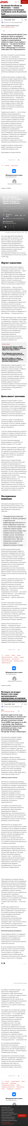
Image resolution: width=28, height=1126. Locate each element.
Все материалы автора (7, 27)
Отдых (13, 655)
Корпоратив (13, 1083)
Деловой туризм (16, 1081)
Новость (7, 165)
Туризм (19, 655)
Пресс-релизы (15, 165)
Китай (16, 657)
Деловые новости (6, 659)
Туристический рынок (7, 657)
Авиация (22, 657)
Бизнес (3, 1089)
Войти (24, 2)
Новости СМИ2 (6, 188)
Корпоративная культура (8, 1085)
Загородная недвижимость (8, 1087)
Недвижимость (20, 1087)
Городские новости (18, 661)
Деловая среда (5, 1083)
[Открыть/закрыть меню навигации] (15, 2)
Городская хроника (6, 663)
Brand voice (18, 1089)
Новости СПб (15, 659)
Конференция (10, 1089)
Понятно (22, 1115)
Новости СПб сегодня (7, 661)
